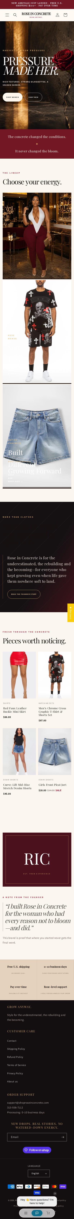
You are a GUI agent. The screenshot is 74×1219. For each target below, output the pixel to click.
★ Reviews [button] (70, 612)
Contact (11, 1040)
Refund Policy (15, 1057)
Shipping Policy (16, 1048)
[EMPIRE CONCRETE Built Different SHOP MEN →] (37, 382)
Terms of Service (16, 1065)
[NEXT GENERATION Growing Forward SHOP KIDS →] (37, 487)
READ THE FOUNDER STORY (24, 594)
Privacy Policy (15, 1073)
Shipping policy (56, 1206)
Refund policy (59, 1200)
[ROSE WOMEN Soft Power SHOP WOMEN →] (37, 277)
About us (12, 1081)
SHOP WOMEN (12, 97)
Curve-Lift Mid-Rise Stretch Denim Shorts (17, 786)
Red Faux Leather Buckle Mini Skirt (15, 710)
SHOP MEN (33, 97)
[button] (7, 15)
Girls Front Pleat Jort (52, 784)
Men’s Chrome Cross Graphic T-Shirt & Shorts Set (52, 712)
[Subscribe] (63, 1137)
